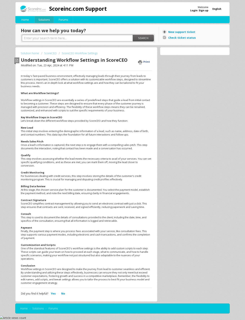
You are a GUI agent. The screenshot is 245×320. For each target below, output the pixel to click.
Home (25, 19)
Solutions (44, 19)
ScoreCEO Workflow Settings (80, 53)
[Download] (115, 112)
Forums (63, 19)
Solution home (30, 53)
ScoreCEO (50, 53)
